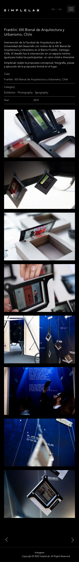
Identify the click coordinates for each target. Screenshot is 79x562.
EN (53, 9)
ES (60, 9)
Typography (41, 92)
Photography (25, 92)
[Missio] (71, 539)
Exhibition (9, 92)
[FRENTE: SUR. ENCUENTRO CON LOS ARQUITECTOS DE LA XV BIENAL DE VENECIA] (8, 539)
